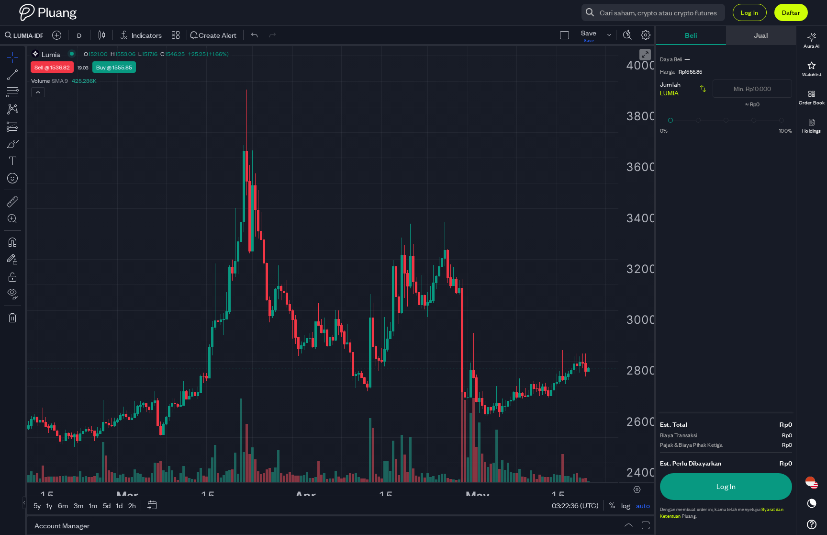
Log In (749, 12)
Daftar (791, 12)
